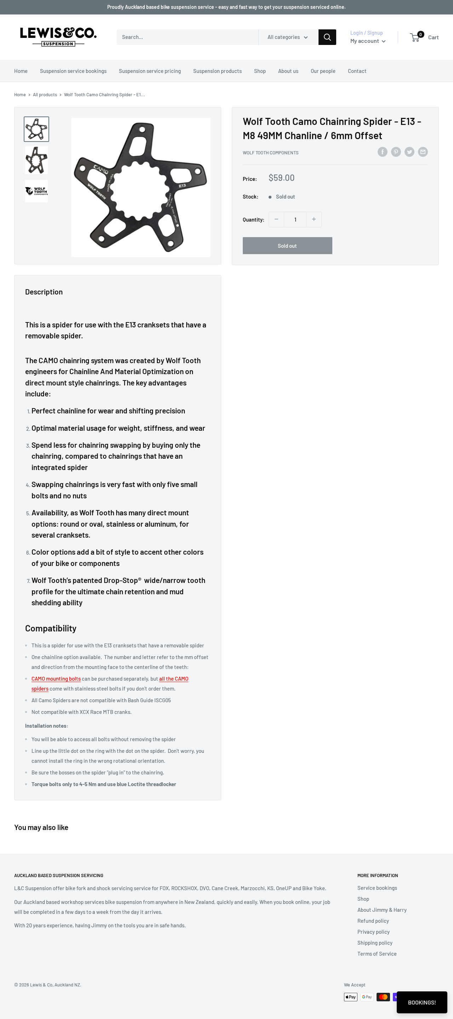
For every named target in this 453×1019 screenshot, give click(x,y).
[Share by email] (423, 151)
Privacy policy (373, 931)
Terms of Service (377, 953)
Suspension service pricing (150, 71)
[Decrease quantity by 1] (276, 219)
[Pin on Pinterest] (396, 151)
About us (288, 71)
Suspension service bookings (73, 71)
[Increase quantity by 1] (313, 219)
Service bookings (377, 888)
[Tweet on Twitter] (409, 151)
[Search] (327, 37)
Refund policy (373, 920)
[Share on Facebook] (383, 151)
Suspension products (217, 71)
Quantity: (253, 219)
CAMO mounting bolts (56, 678)
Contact (357, 71)
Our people (323, 71)
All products (45, 94)
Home (21, 71)
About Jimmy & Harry (382, 909)
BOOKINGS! (422, 1002)
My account (365, 40)
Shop (260, 71)
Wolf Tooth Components (271, 152)
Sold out (287, 245)
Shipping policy (374, 942)
